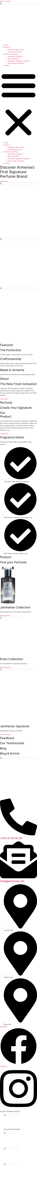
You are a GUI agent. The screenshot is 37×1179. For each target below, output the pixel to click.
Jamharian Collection (15, 56)
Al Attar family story (15, 52)
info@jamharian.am (12, 881)
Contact (7, 65)
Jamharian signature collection (19, 61)
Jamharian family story (16, 49)
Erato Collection (13, 59)
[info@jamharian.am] (18, 878)
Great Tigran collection (16, 63)
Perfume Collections (11, 54)
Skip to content (5, 1)
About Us (7, 47)
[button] (18, 104)
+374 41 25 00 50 (11, 838)
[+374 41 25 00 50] (18, 835)
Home (6, 45)
